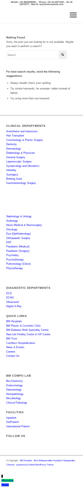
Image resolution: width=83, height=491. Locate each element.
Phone (5, 484)
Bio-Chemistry (14, 380)
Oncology (11, 229)
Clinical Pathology (16, 402)
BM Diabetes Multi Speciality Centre (27, 329)
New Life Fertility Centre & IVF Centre (28, 334)
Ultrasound (12, 301)
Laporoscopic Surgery (19, 161)
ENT (8, 242)
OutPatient (12, 421)
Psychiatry (12, 255)
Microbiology (13, 398)
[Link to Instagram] (68, 469)
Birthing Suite (14, 178)
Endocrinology (14, 385)
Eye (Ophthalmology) (18, 233)
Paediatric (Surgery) (17, 250)
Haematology (14, 389)
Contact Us (12, 355)
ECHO (10, 297)
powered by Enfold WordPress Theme (35, 464)
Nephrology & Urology (19, 216)
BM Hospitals (14, 321)
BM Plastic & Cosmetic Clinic (23, 325)
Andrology (12, 220)
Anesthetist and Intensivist (21, 131)
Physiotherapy (14, 268)
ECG (9, 293)
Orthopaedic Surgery (18, 238)
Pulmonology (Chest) (18, 263)
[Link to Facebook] (62, 469)
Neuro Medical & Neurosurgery (24, 225)
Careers (10, 351)
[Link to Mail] (74, 469)
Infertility (11, 170)
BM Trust (11, 338)
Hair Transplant (15, 135)
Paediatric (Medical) (17, 246)
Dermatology (13, 148)
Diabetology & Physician (20, 152)
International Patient (18, 426)
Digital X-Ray (14, 306)
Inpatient (11, 417)
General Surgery (15, 157)
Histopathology (15, 394)
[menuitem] (71, 15)
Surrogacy (12, 174)
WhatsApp (7, 480)
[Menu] (71, 15)
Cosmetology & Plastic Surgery (24, 139)
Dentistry (11, 144)
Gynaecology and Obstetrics (22, 165)
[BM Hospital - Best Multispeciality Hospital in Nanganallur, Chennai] (34, 15)
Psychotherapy (15, 259)
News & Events (15, 347)
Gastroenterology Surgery (21, 183)
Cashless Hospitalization (20, 342)
